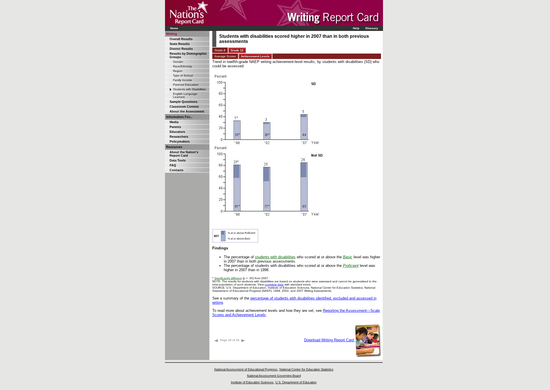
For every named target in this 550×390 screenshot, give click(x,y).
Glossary (371, 28)
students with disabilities (275, 257)
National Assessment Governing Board (274, 375)
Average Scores (225, 56)
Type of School (183, 75)
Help (356, 28)
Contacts (176, 170)
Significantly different (228, 278)
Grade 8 (220, 50)
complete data (274, 284)
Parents (175, 127)
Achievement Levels (255, 56)
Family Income (182, 80)
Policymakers (180, 141)
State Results (180, 44)
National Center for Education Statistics (306, 369)
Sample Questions (183, 101)
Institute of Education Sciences (252, 382)
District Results (181, 48)
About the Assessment (187, 111)
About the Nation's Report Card (184, 153)
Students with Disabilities (189, 89)
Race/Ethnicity (182, 66)
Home (174, 28)
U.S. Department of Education (296, 382)
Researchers (179, 136)
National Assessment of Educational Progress (246, 369)
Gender (178, 61)
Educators (177, 131)
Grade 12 (237, 50)
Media (174, 122)
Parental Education (186, 84)
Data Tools (178, 160)
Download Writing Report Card (329, 340)
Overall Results (181, 39)
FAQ (173, 165)
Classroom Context (184, 106)
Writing (171, 34)
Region (177, 70)
